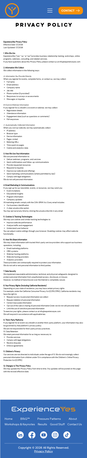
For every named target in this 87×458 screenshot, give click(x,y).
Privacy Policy (43, 451)
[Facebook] (31, 434)
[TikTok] (66, 434)
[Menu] (50, 10)
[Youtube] (43, 434)
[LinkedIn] (20, 434)
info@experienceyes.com (69, 62)
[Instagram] (55, 434)
